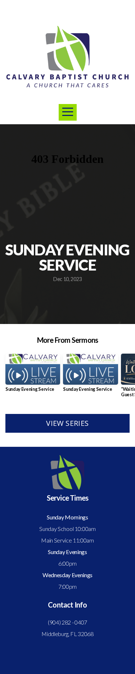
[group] (32, 375)
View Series (67, 423)
